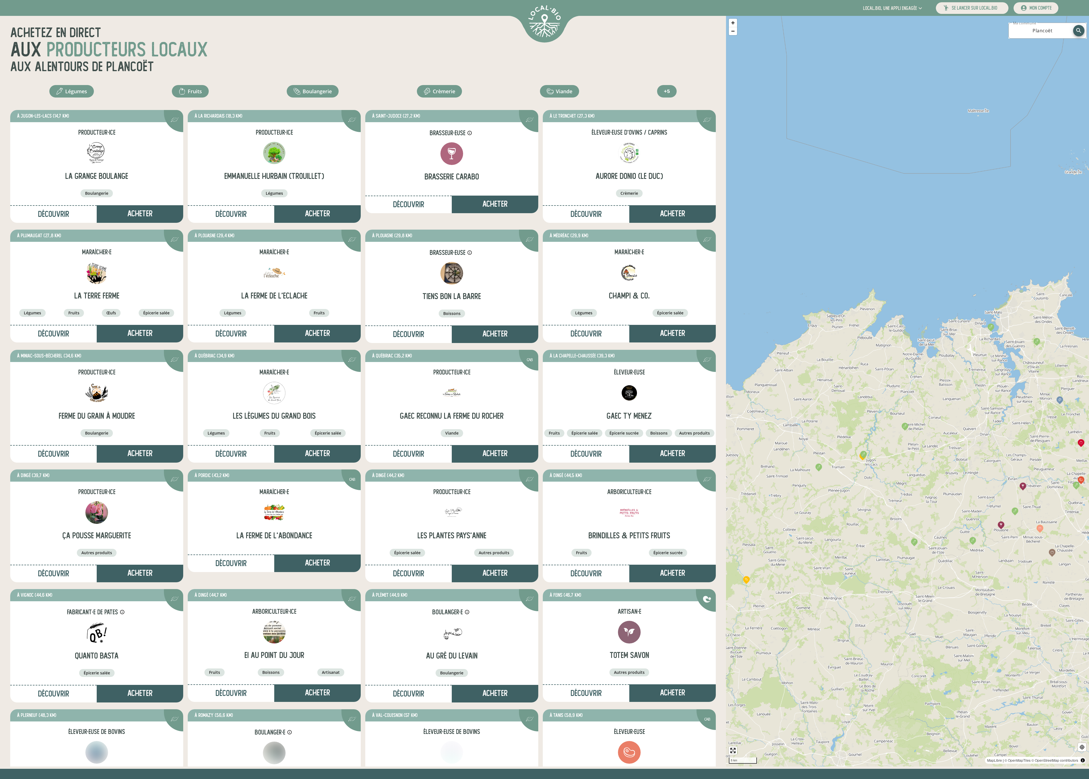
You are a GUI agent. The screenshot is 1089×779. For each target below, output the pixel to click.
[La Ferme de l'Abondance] (274, 512)
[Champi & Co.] (629, 272)
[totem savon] (629, 632)
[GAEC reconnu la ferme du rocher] (451, 393)
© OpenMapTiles (1017, 760)
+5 (667, 91)
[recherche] (1078, 30)
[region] (907, 391)
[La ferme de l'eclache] (274, 272)
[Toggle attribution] (1082, 760)
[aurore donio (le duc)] (629, 153)
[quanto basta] (96, 632)
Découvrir (53, 214)
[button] (893, 8)
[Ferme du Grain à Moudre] (96, 393)
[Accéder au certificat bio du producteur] (175, 120)
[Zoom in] (733, 23)
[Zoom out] (733, 31)
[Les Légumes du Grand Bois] (274, 393)
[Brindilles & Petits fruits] (629, 512)
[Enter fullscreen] (733, 750)
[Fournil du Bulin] (274, 753)
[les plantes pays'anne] (451, 512)
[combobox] (1042, 30)
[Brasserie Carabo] (451, 153)
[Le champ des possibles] (629, 752)
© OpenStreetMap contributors (1054, 760)
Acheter (140, 213)
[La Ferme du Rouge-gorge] (451, 752)
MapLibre (994, 760)
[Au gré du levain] (451, 632)
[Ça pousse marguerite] (96, 512)
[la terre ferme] (96, 272)
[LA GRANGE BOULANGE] (96, 153)
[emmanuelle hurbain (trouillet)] (274, 153)
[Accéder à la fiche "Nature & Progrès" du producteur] (707, 600)
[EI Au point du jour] (274, 632)
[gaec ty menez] (629, 393)
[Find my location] (1082, 747)
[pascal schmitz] (96, 752)
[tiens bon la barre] (451, 273)
